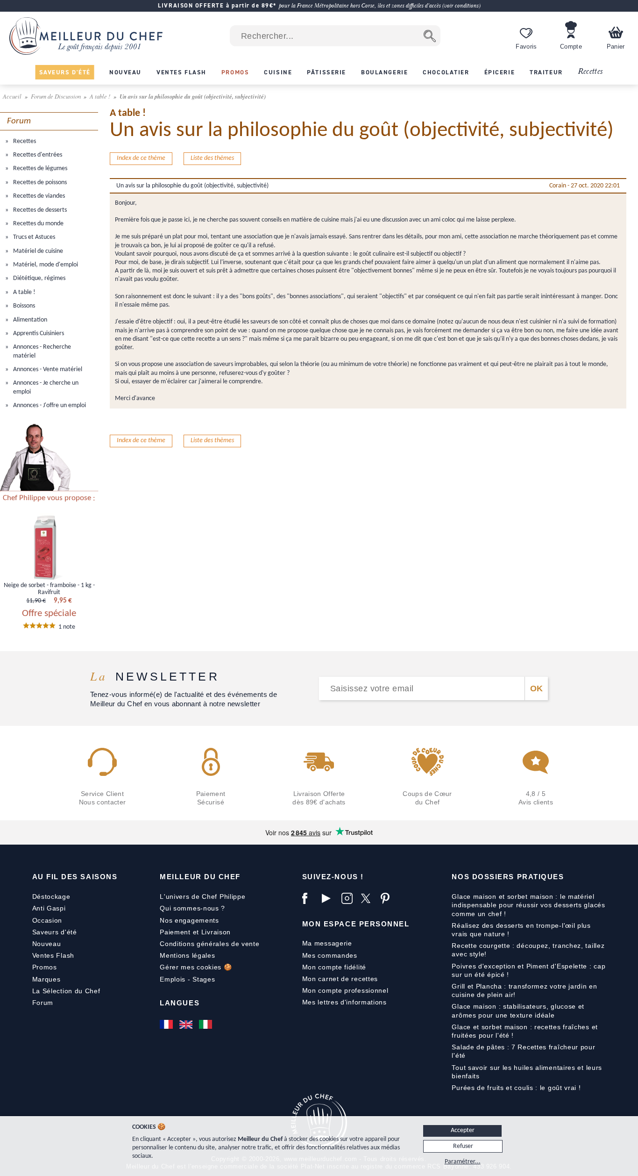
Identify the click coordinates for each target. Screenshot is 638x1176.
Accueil (13, 96)
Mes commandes (329, 955)
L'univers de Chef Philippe (202, 896)
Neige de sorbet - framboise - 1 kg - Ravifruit (49, 589)
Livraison (216, 932)
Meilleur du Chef (200, 877)
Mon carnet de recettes (340, 978)
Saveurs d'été (54, 932)
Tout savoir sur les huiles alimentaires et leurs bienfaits (527, 1072)
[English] (186, 1024)
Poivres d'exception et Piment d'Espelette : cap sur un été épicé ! (528, 970)
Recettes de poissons (39, 182)
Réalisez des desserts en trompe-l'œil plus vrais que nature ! (521, 930)
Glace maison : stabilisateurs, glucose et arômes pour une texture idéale (518, 1010)
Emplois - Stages (187, 979)
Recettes (590, 72)
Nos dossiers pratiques (508, 877)
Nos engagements (189, 920)
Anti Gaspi (49, 908)
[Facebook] (309, 898)
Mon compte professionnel (345, 990)
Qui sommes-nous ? (192, 908)
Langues (179, 1003)
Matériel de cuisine (37, 251)
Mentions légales (187, 955)
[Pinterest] (388, 898)
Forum (43, 1002)
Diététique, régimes (38, 278)
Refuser (463, 1146)
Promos (44, 967)
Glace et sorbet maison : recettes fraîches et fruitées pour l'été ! (525, 1031)
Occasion (47, 920)
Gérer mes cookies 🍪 (196, 967)
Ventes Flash (53, 955)
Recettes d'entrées (37, 154)
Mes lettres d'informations (344, 1002)
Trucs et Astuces (33, 237)
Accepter (463, 1130)
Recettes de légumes (39, 168)
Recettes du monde (38, 223)
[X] (368, 898)
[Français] (167, 1024)
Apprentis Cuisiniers (38, 333)
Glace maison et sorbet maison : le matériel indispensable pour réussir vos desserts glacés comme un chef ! (528, 905)
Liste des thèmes (212, 158)
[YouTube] (329, 898)
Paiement (175, 932)
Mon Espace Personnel (356, 924)
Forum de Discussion (56, 96)
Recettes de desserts (39, 210)
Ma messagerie (327, 943)
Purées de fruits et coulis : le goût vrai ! (516, 1087)
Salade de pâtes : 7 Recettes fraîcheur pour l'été (523, 1051)
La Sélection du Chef (66, 991)
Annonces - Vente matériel (47, 369)
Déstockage (51, 896)
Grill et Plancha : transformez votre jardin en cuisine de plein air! (524, 990)
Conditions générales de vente (209, 943)
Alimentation (29, 319)
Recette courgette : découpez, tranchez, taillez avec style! (528, 950)
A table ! (101, 96)
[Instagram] (348, 898)
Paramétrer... (463, 1161)
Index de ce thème (141, 158)
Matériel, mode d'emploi (45, 264)
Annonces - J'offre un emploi (49, 405)
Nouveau (46, 943)
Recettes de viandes (38, 196)
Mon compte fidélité (334, 967)
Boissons (23, 305)
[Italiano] (206, 1024)
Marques (46, 979)
